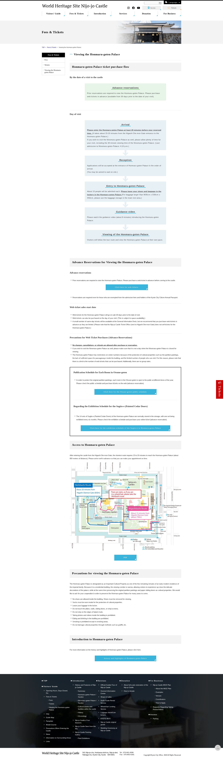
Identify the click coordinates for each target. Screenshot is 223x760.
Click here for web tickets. (127, 287)
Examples (159, 692)
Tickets (173, 8)
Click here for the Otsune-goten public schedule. (125, 392)
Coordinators (160, 699)
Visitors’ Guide (50, 686)
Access (152, 8)
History (80, 712)
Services (123, 13)
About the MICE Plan (163, 688)
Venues (158, 696)
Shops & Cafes (106, 697)
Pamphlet (49, 721)
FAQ (47, 714)
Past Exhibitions (84, 738)
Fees (46, 60)
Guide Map (50, 717)
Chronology (82, 716)
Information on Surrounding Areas (58, 738)
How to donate (129, 691)
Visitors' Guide (53, 13)
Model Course (51, 725)
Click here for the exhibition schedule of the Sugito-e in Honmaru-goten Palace (125, 428)
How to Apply (160, 703)
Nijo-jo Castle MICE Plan (162, 685)
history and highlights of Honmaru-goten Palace (125, 658)
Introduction (100, 13)
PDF (125, 557)
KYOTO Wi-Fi (106, 718)
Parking (155, 719)
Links (48, 741)
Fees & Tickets (77, 13)
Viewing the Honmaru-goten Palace (52, 71)
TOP (43, 47)
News (48, 734)
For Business (170, 13)
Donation (146, 13)
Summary (81, 691)
